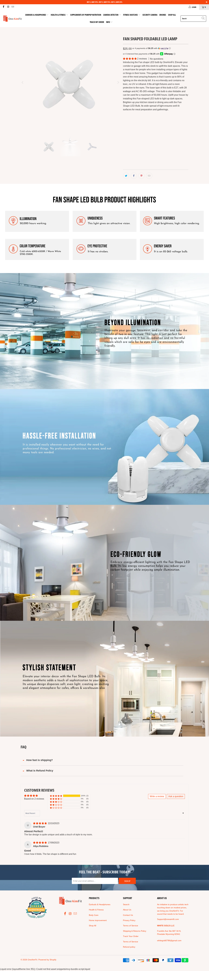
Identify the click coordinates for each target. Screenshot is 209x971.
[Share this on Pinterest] (141, 176)
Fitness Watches (130, 14)
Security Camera (149, 14)
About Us (127, 910)
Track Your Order (130, 936)
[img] (40, 823)
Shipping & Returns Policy (134, 931)
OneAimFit (32, 960)
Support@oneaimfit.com (168, 919)
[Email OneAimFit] (12, 7)
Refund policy (129, 947)
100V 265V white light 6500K (138, 136)
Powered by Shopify (47, 960)
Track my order (97, 22)
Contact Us (128, 915)
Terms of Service (130, 925)
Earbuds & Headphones (35, 14)
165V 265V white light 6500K (138, 143)
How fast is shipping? (39, 760)
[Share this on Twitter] (126, 176)
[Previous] (22, 82)
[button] (151, 48)
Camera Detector (110, 14)
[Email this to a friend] (149, 176)
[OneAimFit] (12, 18)
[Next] (118, 82)
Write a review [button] (157, 796)
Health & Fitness (58, 14)
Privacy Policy (129, 920)
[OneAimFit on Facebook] (3, 7)
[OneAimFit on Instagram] (8, 7)
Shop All (172, 14)
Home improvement (98, 920)
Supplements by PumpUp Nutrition (85, 14)
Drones (162, 14)
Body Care (93, 915)
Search (126, 904)
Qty (124, 152)
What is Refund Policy (39, 770)
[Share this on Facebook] (134, 176)
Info (108, 22)
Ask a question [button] (175, 796)
